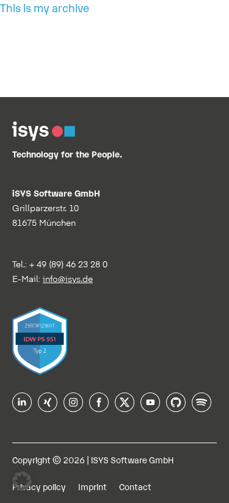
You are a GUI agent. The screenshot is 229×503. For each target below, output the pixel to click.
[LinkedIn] (22, 407)
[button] (22, 481)
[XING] (47, 407)
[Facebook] (99, 407)
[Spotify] (201, 407)
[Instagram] (73, 407)
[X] (124, 407)
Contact (135, 486)
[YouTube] (150, 407)
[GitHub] (176, 407)
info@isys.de (68, 278)
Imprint (92, 486)
